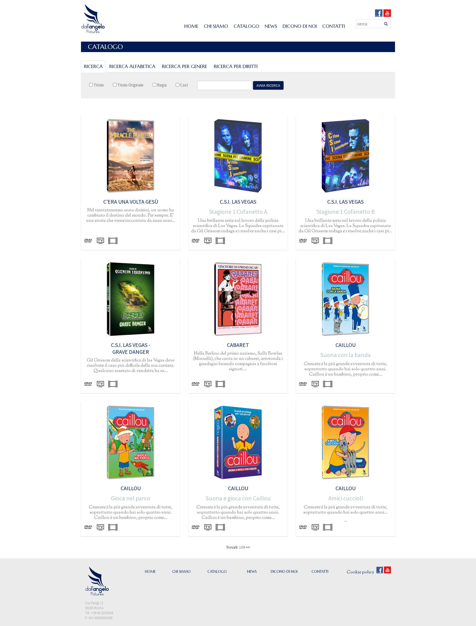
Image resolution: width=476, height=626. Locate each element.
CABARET (238, 344)
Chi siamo (216, 26)
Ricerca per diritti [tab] (236, 66)
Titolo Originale (130, 85)
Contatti (333, 26)
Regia (161, 85)
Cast (183, 85)
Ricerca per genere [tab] (184, 66)
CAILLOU (346, 344)
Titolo (98, 85)
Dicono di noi (300, 26)
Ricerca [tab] (93, 66)
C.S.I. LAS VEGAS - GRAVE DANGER (130, 348)
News (271, 26)
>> (248, 547)
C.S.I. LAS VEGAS (238, 201)
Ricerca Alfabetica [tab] (132, 66)
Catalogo (246, 26)
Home (191, 26)
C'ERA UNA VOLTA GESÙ (130, 201)
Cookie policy (360, 572)
